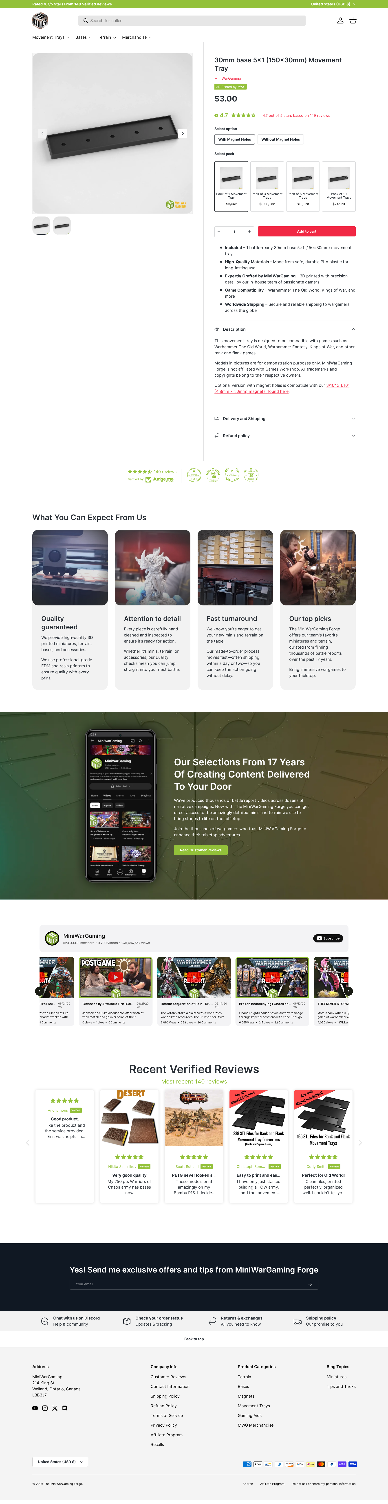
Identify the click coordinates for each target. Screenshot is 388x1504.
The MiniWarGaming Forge (63, 1484)
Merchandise (134, 37)
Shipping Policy (165, 1396)
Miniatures (336, 1376)
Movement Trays (48, 37)
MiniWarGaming (227, 78)
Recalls (157, 1444)
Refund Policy (164, 1405)
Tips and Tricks (341, 1386)
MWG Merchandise (255, 1425)
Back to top (194, 1339)
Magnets (246, 1396)
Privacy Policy (164, 1425)
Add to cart (306, 231)
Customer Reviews (168, 1376)
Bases (81, 37)
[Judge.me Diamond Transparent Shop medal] (194, 475)
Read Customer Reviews (201, 850)
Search (248, 1484)
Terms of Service (167, 1415)
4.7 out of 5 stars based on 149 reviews (296, 115)
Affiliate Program (167, 1434)
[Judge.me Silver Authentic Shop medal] (232, 475)
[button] (353, 20)
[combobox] (192, 21)
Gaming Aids (250, 1415)
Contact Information (170, 1386)
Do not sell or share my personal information (324, 1484)
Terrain (104, 37)
